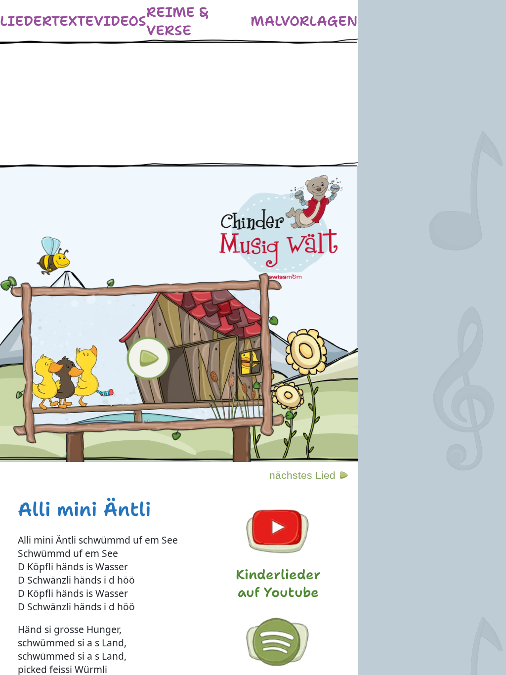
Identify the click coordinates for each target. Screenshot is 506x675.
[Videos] (120, 21)
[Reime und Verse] (198, 21)
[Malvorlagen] (304, 21)
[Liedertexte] (47, 21)
